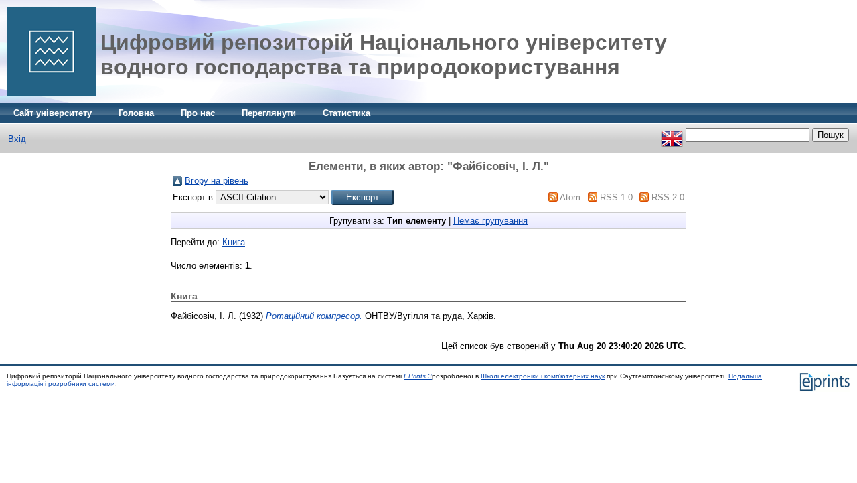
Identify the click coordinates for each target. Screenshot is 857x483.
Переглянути (269, 113)
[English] (672, 135)
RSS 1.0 (616, 197)
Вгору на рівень (216, 181)
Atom (570, 197)
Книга (233, 242)
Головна (136, 113)
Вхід (17, 139)
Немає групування (490, 221)
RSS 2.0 (667, 197)
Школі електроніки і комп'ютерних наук (543, 376)
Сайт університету (52, 113)
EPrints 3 (418, 376)
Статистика (346, 113)
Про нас (198, 113)
